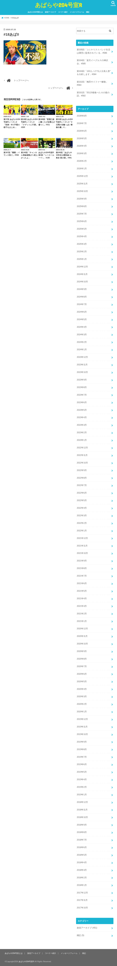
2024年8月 (82, 297)
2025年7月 (82, 214)
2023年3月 (82, 425)
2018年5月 (82, 855)
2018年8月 (82, 832)
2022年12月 (82, 447)
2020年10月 (82, 644)
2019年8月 (82, 749)
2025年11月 (82, 184)
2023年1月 (82, 440)
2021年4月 (82, 598)
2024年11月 (82, 274)
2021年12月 (82, 538)
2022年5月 (82, 500)
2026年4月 (82, 146)
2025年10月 (82, 191)
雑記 (87, 12)
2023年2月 (82, 432)
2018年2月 (82, 877)
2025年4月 (82, 236)
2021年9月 (82, 561)
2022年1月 (82, 530)
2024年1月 (82, 349)
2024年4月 (82, 327)
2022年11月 (82, 455)
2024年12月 (82, 267)
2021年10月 (82, 553)
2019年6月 (82, 764)
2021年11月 (82, 546)
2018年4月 (82, 862)
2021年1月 (82, 621)
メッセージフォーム (77, 12)
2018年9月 (82, 825)
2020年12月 (82, 628)
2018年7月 (82, 840)
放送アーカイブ (50, 12)
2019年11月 (82, 727)
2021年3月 (82, 606)
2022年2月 (82, 523)
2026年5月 (82, 138)
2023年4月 (82, 417)
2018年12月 (82, 802)
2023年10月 (82, 372)
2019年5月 (82, 772)
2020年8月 (82, 659)
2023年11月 (82, 364)
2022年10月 (82, 463)
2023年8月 (82, 387)
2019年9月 (82, 742)
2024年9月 (82, 289)
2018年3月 (82, 870)
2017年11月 (82, 900)
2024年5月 (82, 319)
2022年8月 (82, 478)
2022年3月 (82, 515)
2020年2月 (82, 704)
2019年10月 (82, 734)
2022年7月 (82, 485)
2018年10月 (82, 817)
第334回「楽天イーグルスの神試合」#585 (92, 62)
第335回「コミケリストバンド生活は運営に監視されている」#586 (93, 51)
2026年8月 (82, 116)
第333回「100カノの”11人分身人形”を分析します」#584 (94, 72)
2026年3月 (82, 153)
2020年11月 (82, 636)
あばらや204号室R (58, 4)
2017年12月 (82, 893)
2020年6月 (82, 674)
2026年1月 (82, 168)
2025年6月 (82, 221)
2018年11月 (82, 810)
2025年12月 (82, 176)
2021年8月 (82, 568)
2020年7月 (82, 666)
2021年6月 (82, 583)
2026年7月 (82, 123)
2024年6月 (82, 312)
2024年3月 (82, 334)
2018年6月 (82, 847)
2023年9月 (82, 380)
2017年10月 (82, 908)
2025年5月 (82, 229)
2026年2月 (82, 161)
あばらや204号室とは (35, 12)
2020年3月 (82, 696)
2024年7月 (82, 304)
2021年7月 (82, 576)
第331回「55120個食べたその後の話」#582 (93, 94)
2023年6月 (82, 402)
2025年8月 (82, 206)
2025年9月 (82, 199)
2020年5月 (82, 681)
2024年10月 (82, 282)
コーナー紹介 (63, 12)
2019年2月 (82, 787)
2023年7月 (82, 395)
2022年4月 (82, 508)
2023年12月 (82, 357)
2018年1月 (82, 885)
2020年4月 (82, 689)
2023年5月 (82, 410)
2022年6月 (82, 493)
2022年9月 (82, 470)
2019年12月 (82, 719)
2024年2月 (82, 342)
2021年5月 (82, 591)
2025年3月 (82, 244)
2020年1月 (82, 711)
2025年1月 (82, 259)
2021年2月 (82, 613)
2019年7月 (82, 757)
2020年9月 (82, 651)
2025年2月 (82, 251)
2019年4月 (82, 779)
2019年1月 (82, 794)
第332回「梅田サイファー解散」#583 (92, 83)
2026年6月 (82, 131)
